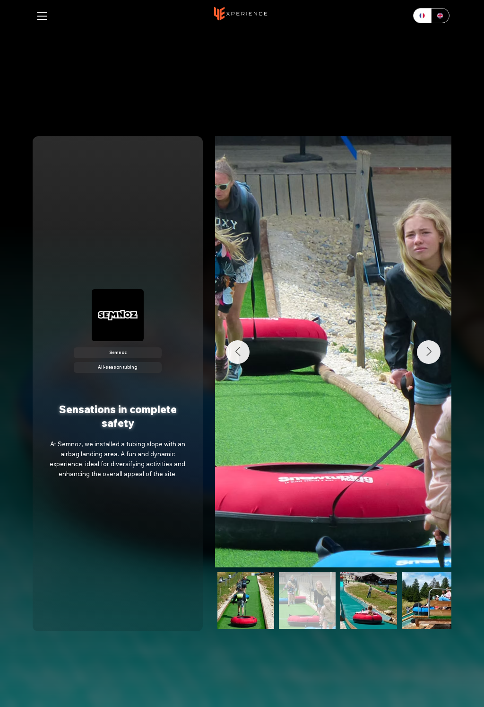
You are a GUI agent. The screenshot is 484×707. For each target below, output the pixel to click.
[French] (422, 15)
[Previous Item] (238, 352)
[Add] (240, 13)
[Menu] (43, 16)
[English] (440, 15)
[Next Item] (429, 352)
